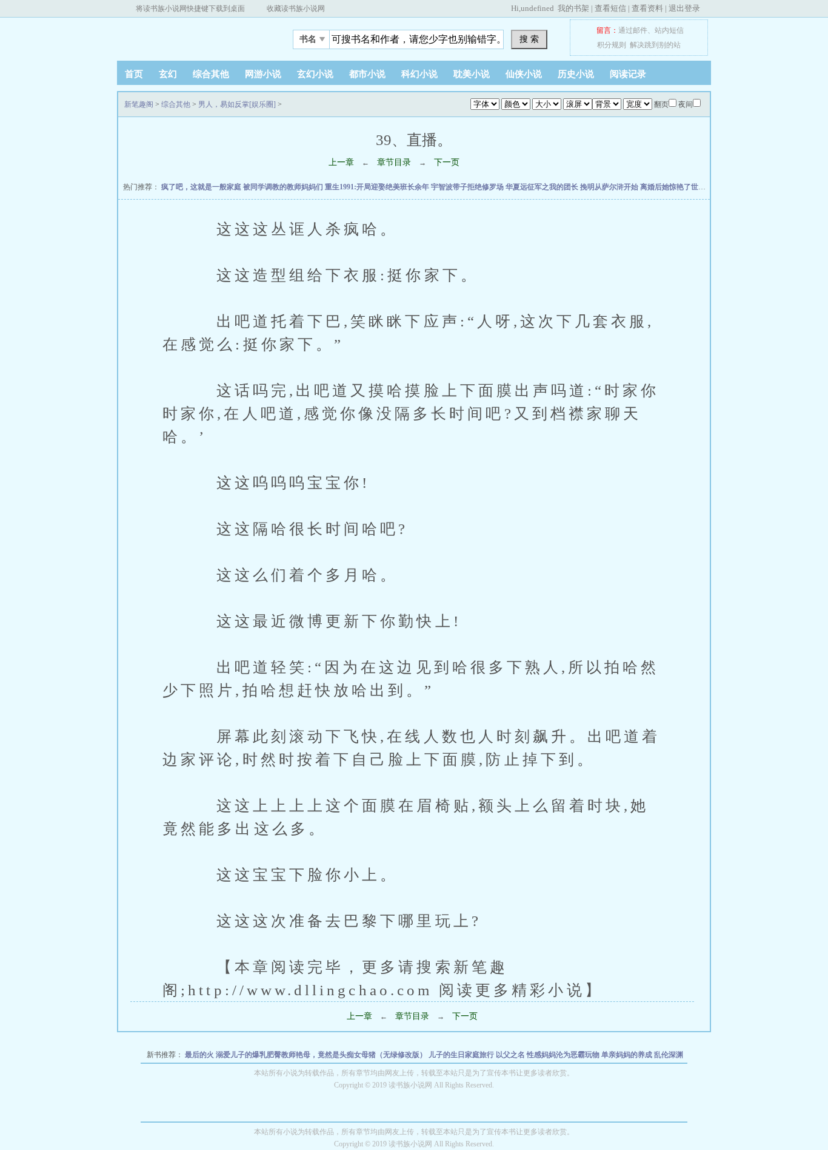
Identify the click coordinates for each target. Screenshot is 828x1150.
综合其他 (211, 74)
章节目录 (394, 162)
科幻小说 (419, 74)
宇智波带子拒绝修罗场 (468, 187)
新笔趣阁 (193, 36)
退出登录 (684, 8)
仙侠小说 (524, 74)
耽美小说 (471, 74)
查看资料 (647, 8)
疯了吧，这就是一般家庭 (202, 187)
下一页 (446, 162)
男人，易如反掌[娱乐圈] (237, 104)
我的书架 (573, 8)
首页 (134, 74)
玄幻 (168, 74)
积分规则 (611, 45)
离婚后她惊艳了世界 (673, 187)
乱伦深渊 (668, 1054)
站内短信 (669, 30)
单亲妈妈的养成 (627, 1054)
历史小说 (576, 74)
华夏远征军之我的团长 (543, 187)
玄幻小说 (315, 74)
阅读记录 (628, 74)
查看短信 (610, 8)
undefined (537, 8)
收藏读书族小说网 (296, 8)
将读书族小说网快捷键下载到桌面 (190, 8)
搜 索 (529, 39)
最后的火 (200, 1054)
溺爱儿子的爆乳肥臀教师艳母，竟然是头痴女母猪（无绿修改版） (322, 1054)
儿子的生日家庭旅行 (462, 1054)
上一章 (341, 162)
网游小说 (263, 74)
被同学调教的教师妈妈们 (284, 187)
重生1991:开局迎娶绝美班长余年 (378, 187)
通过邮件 (632, 30)
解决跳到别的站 (655, 45)
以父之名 (511, 1054)
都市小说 (367, 74)
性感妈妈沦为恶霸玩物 (564, 1054)
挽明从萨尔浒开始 (610, 187)
